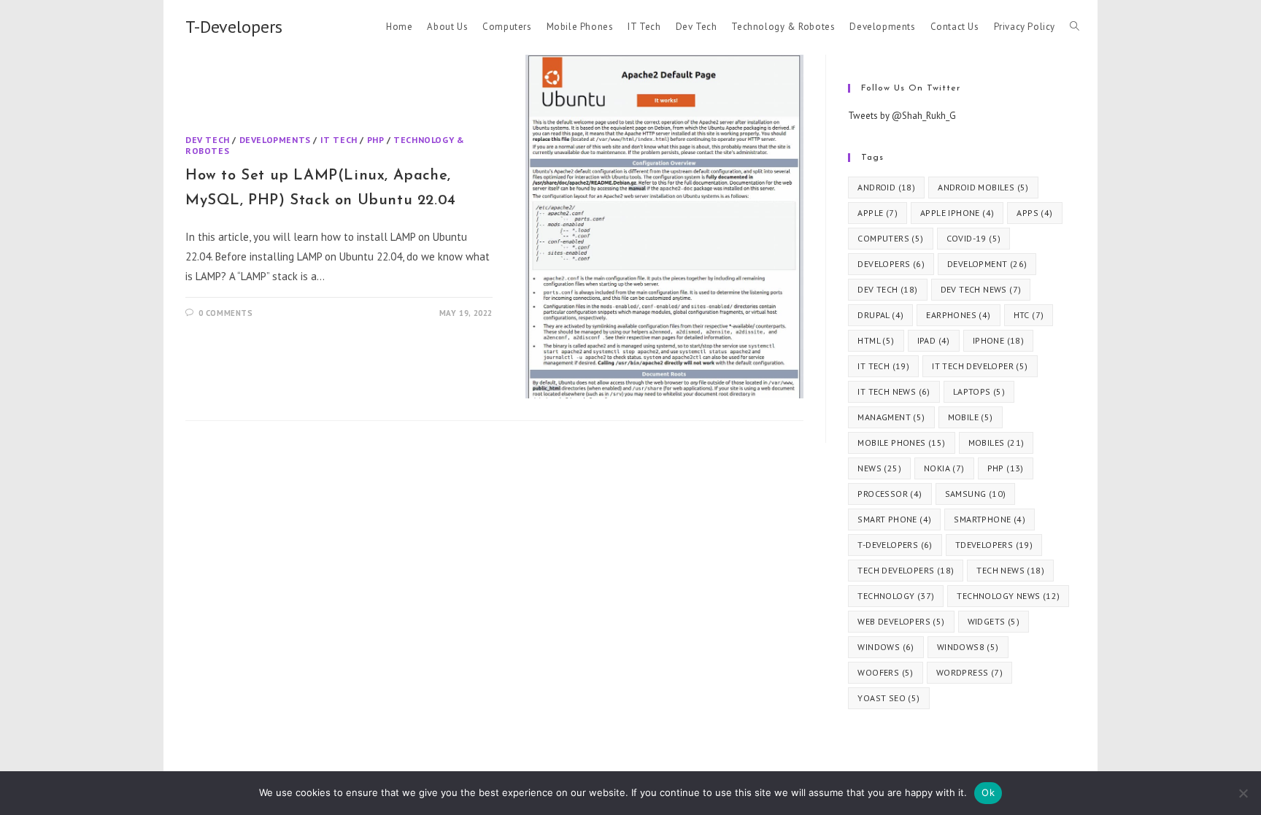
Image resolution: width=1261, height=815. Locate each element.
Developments (275, 139)
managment (891, 417)
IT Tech (339, 139)
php (1005, 468)
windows (885, 646)
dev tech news (981, 289)
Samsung (975, 493)
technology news (1008, 595)
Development (987, 263)
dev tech (887, 289)
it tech (883, 365)
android (886, 187)
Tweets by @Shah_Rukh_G (902, 115)
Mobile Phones (901, 442)
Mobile (970, 417)
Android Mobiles (983, 187)
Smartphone (989, 519)
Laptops (979, 391)
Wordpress (969, 672)
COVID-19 (973, 238)
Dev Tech (207, 139)
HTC (1029, 314)
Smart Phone (894, 519)
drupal (880, 314)
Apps (1034, 212)
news (879, 468)
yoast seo (888, 697)
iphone (998, 340)
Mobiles (996, 442)
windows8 (968, 646)
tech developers (905, 570)
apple (877, 212)
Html (875, 340)
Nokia (944, 468)
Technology (895, 595)
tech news (1010, 570)
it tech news (893, 391)
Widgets (993, 621)
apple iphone (957, 212)
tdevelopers (994, 544)
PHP (376, 139)
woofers (885, 672)
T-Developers (233, 26)
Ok (988, 792)
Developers (891, 263)
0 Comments (225, 313)
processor (889, 493)
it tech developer (979, 365)
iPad (933, 340)
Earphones (958, 314)
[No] (1242, 793)
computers (890, 238)
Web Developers (900, 621)
